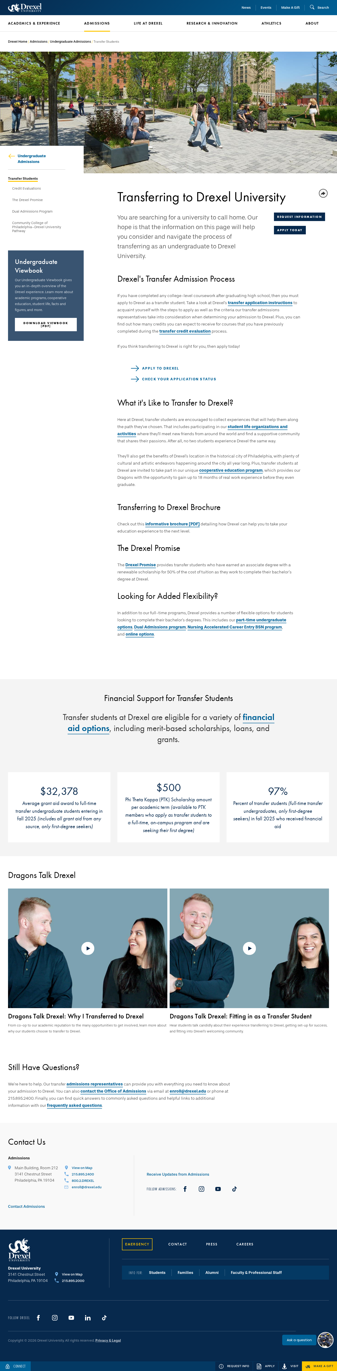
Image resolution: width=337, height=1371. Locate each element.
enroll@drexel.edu (188, 1091)
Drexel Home (17, 42)
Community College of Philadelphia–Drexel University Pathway (36, 227)
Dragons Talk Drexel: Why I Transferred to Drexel (76, 1016)
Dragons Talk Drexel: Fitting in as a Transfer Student (241, 1016)
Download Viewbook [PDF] (45, 324)
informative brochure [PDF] (172, 524)
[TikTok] (234, 1189)
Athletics (272, 23)
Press (212, 1244)
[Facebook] (185, 1189)
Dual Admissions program (160, 627)
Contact (177, 1244)
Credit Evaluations (26, 189)
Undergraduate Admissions (70, 42)
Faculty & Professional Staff (256, 1272)
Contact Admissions (26, 1206)
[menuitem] (39, 23)
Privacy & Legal (108, 1340)
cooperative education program (231, 470)
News (246, 8)
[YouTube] (218, 1189)
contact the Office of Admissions (113, 1091)
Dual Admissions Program (32, 211)
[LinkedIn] (88, 1318)
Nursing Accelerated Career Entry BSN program (235, 627)
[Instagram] (201, 1189)
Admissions (38, 42)
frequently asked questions (74, 1105)
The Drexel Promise (27, 200)
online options (140, 634)
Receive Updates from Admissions (178, 1174)
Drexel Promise (140, 564)
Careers (245, 1244)
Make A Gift (290, 8)
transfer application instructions (260, 302)
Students (157, 1272)
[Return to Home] (25, 7)
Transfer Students (23, 179)
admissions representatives (94, 1084)
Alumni (212, 1272)
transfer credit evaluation (185, 331)
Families (185, 1272)
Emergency (137, 1244)
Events (266, 8)
